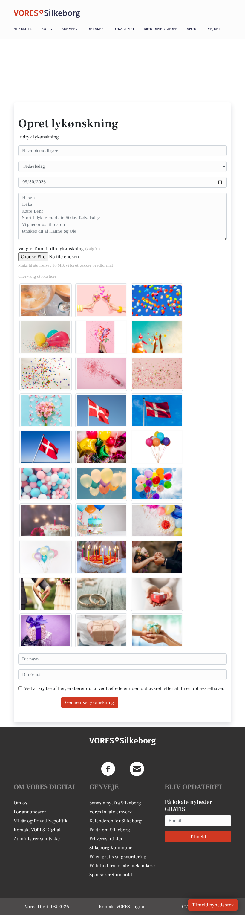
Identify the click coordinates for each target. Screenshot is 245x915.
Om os (20, 803)
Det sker (95, 29)
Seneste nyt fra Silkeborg (115, 803)
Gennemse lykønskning (89, 702)
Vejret (214, 29)
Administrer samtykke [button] (37, 839)
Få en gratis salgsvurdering (117, 857)
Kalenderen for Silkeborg (115, 821)
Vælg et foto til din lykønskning (59, 249)
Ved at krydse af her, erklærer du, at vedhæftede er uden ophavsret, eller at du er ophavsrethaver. (124, 688)
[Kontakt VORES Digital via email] (137, 769)
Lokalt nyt (123, 29)
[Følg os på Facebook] (108, 769)
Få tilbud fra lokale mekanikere (122, 866)
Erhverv (70, 29)
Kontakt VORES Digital (37, 830)
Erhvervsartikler (105, 839)
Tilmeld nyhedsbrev (213, 905)
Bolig (46, 29)
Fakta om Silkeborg (109, 830)
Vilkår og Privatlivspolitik (40, 821)
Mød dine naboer (160, 29)
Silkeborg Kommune (110, 848)
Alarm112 (23, 29)
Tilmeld (198, 837)
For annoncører (30, 812)
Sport (192, 29)
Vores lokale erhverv (110, 812)
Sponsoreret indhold (110, 875)
